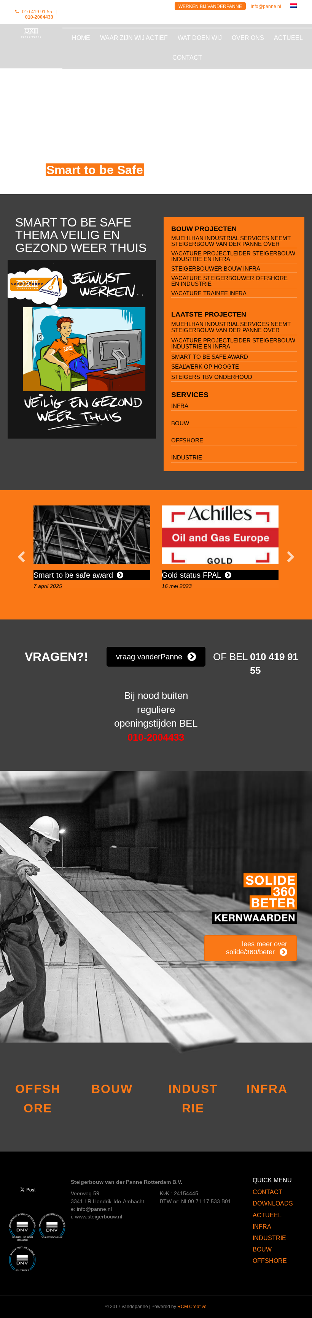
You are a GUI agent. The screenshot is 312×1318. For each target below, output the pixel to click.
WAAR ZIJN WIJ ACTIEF (134, 38)
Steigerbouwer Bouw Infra (215, 268)
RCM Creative (192, 1306)
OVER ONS (248, 38)
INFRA (179, 405)
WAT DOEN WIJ (200, 38)
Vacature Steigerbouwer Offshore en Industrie (229, 281)
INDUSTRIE (186, 457)
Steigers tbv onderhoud (211, 377)
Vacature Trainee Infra (209, 293)
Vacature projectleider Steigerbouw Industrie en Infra (233, 256)
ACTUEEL (288, 38)
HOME (81, 38)
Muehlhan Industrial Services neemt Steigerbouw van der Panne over (231, 241)
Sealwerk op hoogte (205, 366)
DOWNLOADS (273, 1203)
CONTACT (187, 57)
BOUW (180, 423)
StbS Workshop (188, 575)
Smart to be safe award (209, 356)
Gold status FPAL (63, 575)
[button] (21, 557)
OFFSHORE (187, 440)
